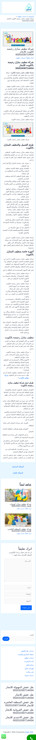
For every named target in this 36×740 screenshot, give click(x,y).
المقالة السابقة (18, 467)
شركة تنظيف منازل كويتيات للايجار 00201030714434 (20, 505)
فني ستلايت (30, 672)
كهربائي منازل (29, 668)
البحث (32, 635)
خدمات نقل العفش (27, 651)
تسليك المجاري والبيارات (26, 654)
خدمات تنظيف (20, 58)
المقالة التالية (18, 473)
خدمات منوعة (29, 675)
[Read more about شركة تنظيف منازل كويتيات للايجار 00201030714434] (18, 495)
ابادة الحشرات (29, 661)
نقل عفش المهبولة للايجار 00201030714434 (20, 689)
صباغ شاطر (30, 665)
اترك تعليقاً (30, 58)
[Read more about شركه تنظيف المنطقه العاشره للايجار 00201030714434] (18, 520)
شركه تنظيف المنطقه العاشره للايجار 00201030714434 (19, 530)
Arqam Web (29, 732)
